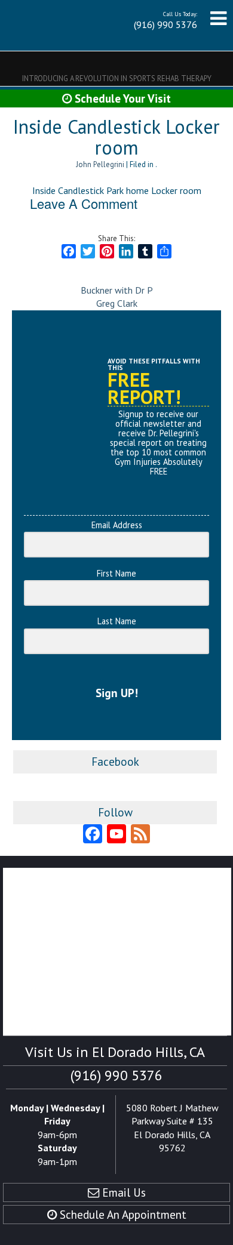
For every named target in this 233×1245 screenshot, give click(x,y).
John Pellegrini (100, 164)
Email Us (122, 1192)
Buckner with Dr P (117, 290)
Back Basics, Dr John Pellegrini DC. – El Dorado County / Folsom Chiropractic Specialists (55, 25)
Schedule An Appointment (121, 1214)
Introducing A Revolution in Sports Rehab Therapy (116, 78)
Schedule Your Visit (121, 98)
